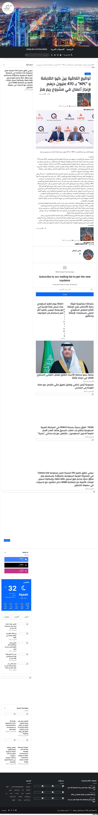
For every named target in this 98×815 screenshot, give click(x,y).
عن (6, 793)
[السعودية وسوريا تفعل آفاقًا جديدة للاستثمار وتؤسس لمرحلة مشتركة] (38, 800)
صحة (11, 793)
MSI (7, 786)
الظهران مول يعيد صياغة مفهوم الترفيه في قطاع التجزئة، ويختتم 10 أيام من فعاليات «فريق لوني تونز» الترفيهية (23, 727)
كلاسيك (20, 796)
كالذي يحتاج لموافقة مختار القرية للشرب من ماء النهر (10, 646)
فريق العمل (27, 796)
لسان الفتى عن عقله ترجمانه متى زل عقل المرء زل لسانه (10, 665)
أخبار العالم (17, 790)
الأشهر (26, 617)
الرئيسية (70, 49)
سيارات (17, 793)
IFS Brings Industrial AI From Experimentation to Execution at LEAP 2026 (10, 725)
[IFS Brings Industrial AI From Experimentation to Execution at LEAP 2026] (10, 716)
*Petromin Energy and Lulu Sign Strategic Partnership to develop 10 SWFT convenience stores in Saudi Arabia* (23, 754)
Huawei (28, 786)
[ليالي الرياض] (49, 23)
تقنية (22, 793)
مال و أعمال (13, 796)
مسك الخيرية (27, 800)
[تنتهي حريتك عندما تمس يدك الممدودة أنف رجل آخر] (23, 626)
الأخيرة (17, 617)
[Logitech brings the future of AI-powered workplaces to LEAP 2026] (38, 794)
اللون (10, 790)
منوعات (88, 74)
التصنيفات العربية (58, 49)
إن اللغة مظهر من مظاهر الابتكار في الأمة (11, 635)
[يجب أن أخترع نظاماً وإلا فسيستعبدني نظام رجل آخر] (23, 656)
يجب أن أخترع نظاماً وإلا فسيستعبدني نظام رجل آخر (11, 656)
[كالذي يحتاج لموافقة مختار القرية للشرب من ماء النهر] (23, 645)
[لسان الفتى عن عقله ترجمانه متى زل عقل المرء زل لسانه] (23, 666)
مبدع (59, 810)
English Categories (37, 49)
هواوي (13, 800)
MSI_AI (28, 790)
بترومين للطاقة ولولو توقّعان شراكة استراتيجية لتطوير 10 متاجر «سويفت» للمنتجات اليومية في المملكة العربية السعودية (10, 754)
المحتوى (28, 793)
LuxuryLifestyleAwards (17, 786)
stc (23, 790)
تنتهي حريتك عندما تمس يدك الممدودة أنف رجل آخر (10, 626)
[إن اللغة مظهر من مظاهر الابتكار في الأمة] (23, 636)
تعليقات (6, 617)
